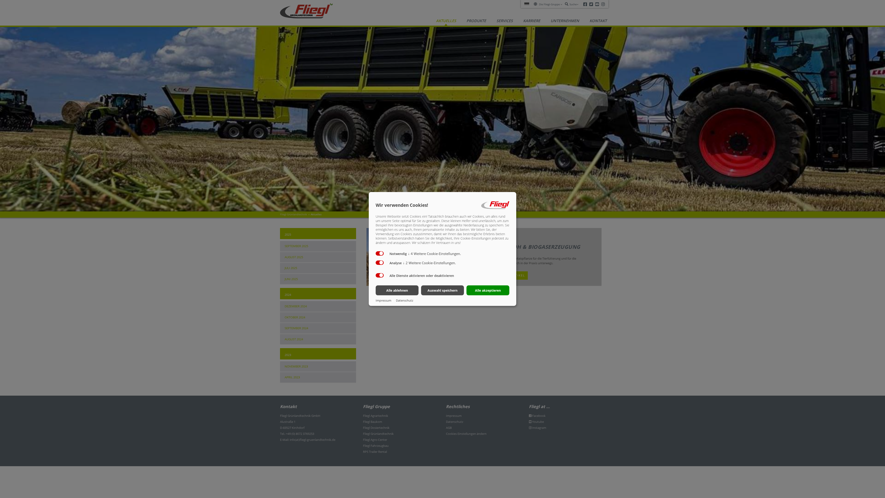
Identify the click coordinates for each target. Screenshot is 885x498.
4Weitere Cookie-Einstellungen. (434, 253)
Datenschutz (404, 300)
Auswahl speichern (442, 290)
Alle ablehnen (397, 290)
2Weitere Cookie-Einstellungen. (429, 263)
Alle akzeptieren (488, 290)
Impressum (383, 300)
